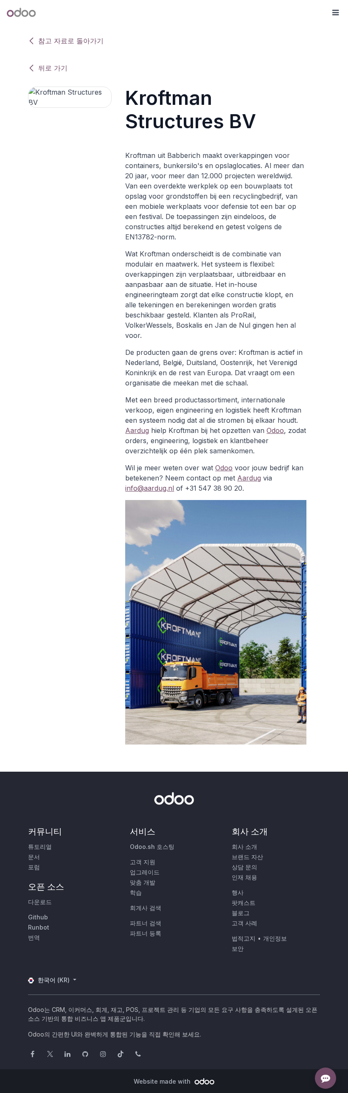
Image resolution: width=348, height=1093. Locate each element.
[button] (335, 12)
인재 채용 (244, 877)
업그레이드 (145, 872)
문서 (34, 856)
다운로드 (40, 901)
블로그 (241, 912)
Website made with (163, 1081)
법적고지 (243, 938)
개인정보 (275, 938)
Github (38, 917)
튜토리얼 (40, 846)
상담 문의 (244, 867)
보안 (238, 948)
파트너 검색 (145, 923)
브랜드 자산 (247, 856)
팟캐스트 (243, 902)
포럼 (34, 867)
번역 (34, 937)
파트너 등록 (145, 933)
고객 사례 (244, 923)
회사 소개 (244, 846)
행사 (238, 892)
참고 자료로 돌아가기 (71, 41)
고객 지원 (142, 861)
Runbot (38, 927)
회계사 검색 (145, 907)
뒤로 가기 (52, 68)
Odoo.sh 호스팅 (152, 846)
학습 (136, 892)
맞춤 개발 (142, 882)
